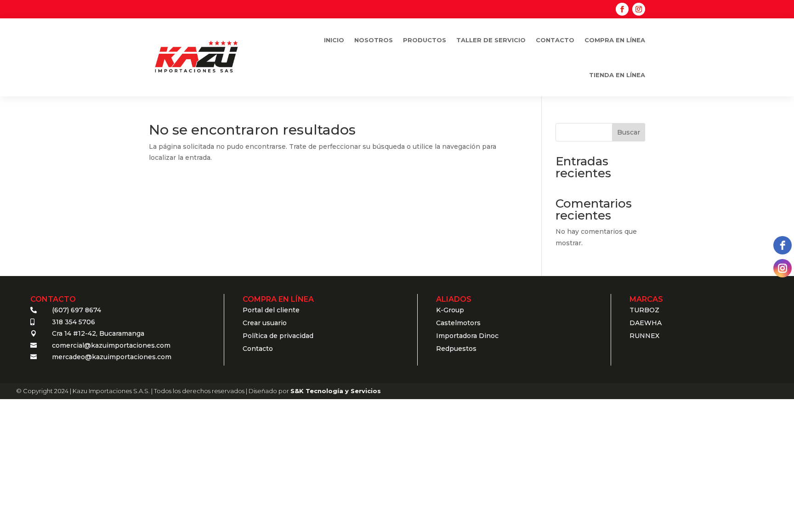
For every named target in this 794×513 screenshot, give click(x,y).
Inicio (334, 40)
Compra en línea (614, 40)
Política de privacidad (278, 336)
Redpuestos (456, 348)
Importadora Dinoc (467, 336)
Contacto (555, 40)
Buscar (628, 132)
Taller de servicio (491, 40)
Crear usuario (265, 323)
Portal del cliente (271, 310)
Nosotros (373, 40)
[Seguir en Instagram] (638, 9)
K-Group (450, 310)
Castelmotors (458, 323)
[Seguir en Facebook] (622, 9)
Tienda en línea (617, 75)
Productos (424, 40)
